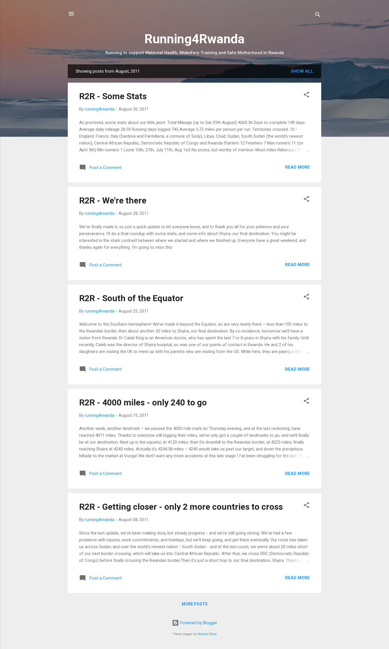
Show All (302, 71)
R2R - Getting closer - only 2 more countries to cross (181, 507)
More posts (195, 604)
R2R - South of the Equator (131, 298)
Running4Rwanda (194, 38)
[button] (306, 95)
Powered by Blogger (198, 622)
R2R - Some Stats (113, 96)
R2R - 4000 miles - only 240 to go (143, 402)
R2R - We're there (112, 200)
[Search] (317, 15)
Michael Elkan (207, 634)
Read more (297, 167)
